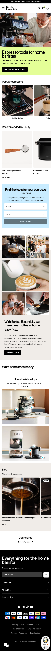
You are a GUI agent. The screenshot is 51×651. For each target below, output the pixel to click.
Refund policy (33, 624)
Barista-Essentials (29, 642)
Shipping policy (34, 629)
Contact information (19, 633)
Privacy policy (18, 624)
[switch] (45, 647)
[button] (3, 8)
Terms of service (17, 629)
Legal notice (35, 633)
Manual (46, 480)
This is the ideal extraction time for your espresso (19, 519)
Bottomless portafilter (11, 171)
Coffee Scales (17, 118)
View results (25, 221)
